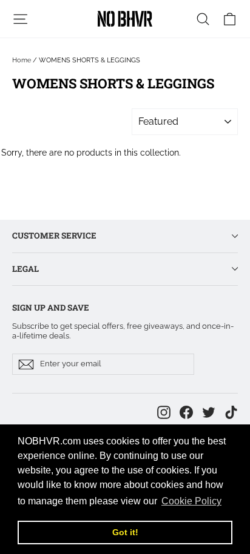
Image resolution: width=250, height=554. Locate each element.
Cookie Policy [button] (191, 501)
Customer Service (54, 235)
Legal (25, 268)
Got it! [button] (125, 532)
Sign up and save (50, 307)
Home (21, 60)
